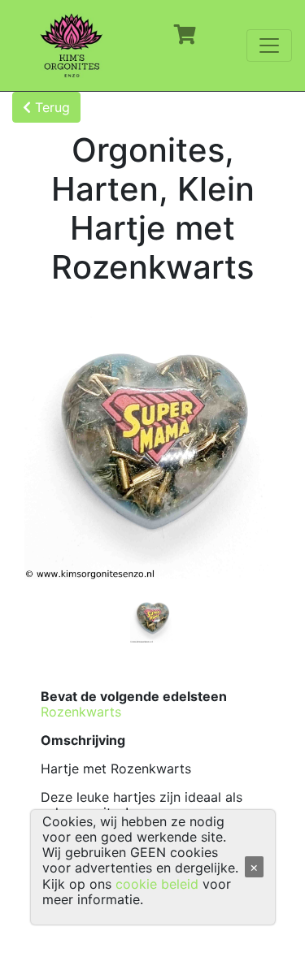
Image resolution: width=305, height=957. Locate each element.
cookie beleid (156, 884)
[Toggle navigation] (269, 45)
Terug (50, 107)
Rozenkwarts (81, 712)
